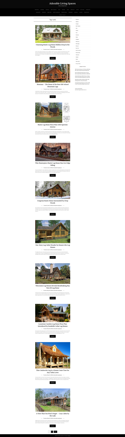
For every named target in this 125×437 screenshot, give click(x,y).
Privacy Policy (78, 63)
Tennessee (71, 12)
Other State (86, 12)
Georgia (47, 9)
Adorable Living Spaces (62, 3)
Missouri (44, 12)
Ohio (59, 9)
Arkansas (37, 9)
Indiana (63, 9)
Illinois (80, 12)
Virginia (76, 12)
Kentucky (73, 9)
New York (49, 12)
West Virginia (53, 9)
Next (55, 431)
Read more (52, 58)
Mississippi (38, 12)
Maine (77, 9)
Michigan (82, 9)
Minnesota (88, 9)
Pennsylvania (64, 12)
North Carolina (56, 12)
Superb (69, 435)
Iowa (68, 9)
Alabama (42, 9)
